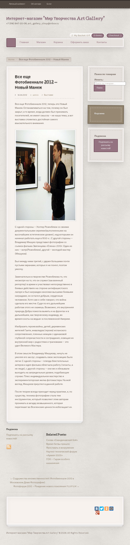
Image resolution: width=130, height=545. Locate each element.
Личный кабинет (17, 4)
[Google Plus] (97, 513)
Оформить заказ (80, 42)
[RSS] (9, 447)
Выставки (48, 95)
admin (35, 95)
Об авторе (36, 4)
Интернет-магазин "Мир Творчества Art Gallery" (55, 19)
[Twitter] (102, 509)
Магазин (41, 42)
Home (11, 59)
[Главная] (11, 42)
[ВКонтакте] (97, 509)
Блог (49, 4)
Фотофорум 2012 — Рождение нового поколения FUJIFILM (46, 486)
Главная (24, 42)
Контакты (102, 42)
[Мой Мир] (111, 509)
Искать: (98, 79)
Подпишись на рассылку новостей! (106, 145)
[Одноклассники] (106, 509)
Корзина (58, 42)
